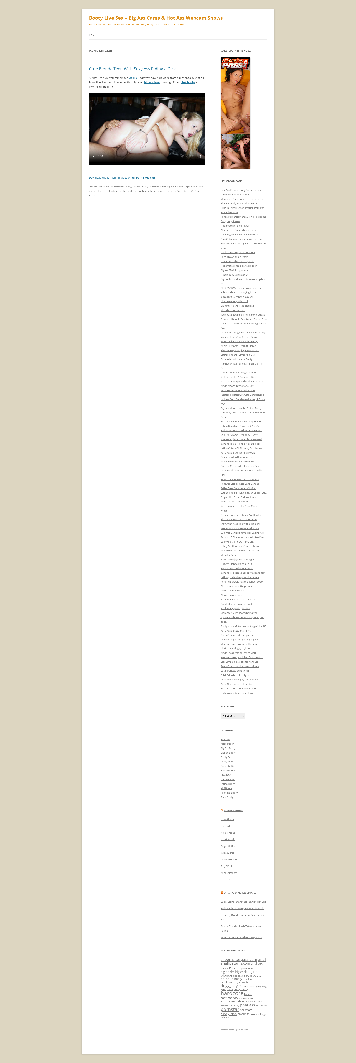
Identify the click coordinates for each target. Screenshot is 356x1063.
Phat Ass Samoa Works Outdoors (239, 519)
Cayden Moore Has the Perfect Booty (241, 408)
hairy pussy (241, 989)
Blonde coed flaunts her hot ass (238, 230)
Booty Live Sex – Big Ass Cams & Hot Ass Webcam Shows (156, 17)
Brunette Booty (229, 766)
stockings (261, 1014)
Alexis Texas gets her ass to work (238, 653)
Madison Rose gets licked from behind (242, 657)
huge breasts (246, 998)
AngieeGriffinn (228, 846)
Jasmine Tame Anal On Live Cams (239, 337)
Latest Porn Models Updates (240, 892)
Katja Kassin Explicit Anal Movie (238, 452)
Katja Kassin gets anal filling (236, 630)
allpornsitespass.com (186, 186)
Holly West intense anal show (237, 693)
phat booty (261, 1005)
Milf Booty (226, 788)
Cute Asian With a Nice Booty (237, 359)
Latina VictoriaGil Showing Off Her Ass (241, 448)
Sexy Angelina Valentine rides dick (239, 234)
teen (169, 191)
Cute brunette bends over (235, 670)
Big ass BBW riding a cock (234, 270)
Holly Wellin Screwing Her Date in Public (242, 908)
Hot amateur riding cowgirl (235, 225)
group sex (227, 989)
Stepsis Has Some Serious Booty (238, 497)
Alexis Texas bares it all (233, 590)
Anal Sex (225, 739)
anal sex (257, 963)
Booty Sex (226, 757)
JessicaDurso (227, 852)
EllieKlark (225, 826)
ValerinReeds (228, 839)
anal (262, 959)
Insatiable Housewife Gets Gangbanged (242, 394)
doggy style (231, 985)
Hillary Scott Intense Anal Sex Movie (240, 546)
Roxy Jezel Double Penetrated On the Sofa (244, 319)
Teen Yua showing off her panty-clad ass (243, 314)
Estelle (122, 191)
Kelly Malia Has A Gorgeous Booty (239, 377)
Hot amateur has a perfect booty (239, 265)
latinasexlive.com (253, 1001)
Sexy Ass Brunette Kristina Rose (238, 390)
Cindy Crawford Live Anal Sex (237, 457)
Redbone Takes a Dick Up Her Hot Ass (241, 430)
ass (231, 967)
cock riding (111, 191)
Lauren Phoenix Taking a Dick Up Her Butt (244, 492)
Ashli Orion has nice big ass (235, 675)
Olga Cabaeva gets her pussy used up (241, 239)
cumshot (244, 982)
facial (252, 986)
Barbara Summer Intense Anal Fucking (242, 515)
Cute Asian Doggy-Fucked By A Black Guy (243, 332)
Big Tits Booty (228, 748)
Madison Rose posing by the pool (239, 644)
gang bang (261, 986)
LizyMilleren (227, 819)
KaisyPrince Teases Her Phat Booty (240, 479)
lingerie (224, 1005)
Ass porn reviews (233, 810)
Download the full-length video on (122, 177)
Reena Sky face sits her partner (237, 635)
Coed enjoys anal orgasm (234, 256)
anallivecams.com (235, 963)
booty (257, 975)
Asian (223, 968)
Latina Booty (228, 783)
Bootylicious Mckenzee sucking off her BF (243, 626)
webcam (225, 1017)
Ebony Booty (228, 770)
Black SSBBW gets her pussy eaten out (242, 288)
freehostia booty (227, 1030)
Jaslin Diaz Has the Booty (234, 501)
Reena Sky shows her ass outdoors (240, 666)
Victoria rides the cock (233, 310)
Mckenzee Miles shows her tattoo (239, 612)
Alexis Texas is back (231, 595)
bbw (250, 968)
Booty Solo (227, 761)
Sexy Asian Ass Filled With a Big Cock (240, 523)
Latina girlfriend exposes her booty (240, 577)
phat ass (247, 1005)
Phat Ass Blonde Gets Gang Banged (240, 483)
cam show (248, 979)
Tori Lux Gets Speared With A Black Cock (243, 381)
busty (238, 979)
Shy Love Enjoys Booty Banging (238, 559)
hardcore (132, 191)
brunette (227, 979)
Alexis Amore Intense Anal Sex (237, 386)
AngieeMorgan (229, 859)
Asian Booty (227, 743)
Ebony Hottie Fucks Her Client (237, 541)
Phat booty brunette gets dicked (238, 586)
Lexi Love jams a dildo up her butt (239, 661)
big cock (241, 972)
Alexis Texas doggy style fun (236, 648)
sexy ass (161, 191)
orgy (236, 1005)
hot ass (248, 994)
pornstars (246, 1010)
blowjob (248, 975)
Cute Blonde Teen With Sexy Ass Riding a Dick (132, 68)
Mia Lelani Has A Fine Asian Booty (239, 341)
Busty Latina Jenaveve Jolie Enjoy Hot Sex (243, 901)
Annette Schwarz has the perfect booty (242, 581)
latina (153, 191)
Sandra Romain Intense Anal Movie (240, 528)
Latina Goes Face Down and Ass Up (240, 426)
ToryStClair (227, 866)
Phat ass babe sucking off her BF (238, 688)
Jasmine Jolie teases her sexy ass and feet (243, 572)
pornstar (230, 1009)
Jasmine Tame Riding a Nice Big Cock (240, 443)
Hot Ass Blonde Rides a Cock (236, 564)
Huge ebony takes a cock (234, 274)
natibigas (226, 879)
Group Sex (226, 775)
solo (252, 1014)
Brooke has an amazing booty (237, 604)
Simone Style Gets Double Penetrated (241, 439)
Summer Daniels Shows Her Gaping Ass (242, 532)
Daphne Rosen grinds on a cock (238, 252)
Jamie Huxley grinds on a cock (237, 297)
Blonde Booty (123, 186)
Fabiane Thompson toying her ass (239, 292)
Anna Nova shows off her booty (238, 684)
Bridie (92, 195)
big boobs (228, 972)
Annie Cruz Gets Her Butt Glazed (238, 345)
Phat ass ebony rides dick (234, 301)
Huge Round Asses (240, 1030)
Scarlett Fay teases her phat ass (238, 599)
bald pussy (242, 968)
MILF (231, 1005)
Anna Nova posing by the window (239, 679)
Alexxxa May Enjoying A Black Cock (240, 350)
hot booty (143, 191)
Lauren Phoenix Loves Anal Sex (238, 354)
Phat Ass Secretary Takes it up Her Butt (242, 421)
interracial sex (228, 1001)
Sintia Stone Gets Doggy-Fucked (238, 372)
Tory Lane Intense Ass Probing (237, 461)
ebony (245, 986)
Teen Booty (154, 186)
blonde (100, 191)
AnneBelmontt (229, 872)
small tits (243, 1014)
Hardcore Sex (139, 186)
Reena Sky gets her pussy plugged (239, 639)
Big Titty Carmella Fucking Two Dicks (240, 466)
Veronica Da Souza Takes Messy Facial (241, 937)
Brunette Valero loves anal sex (237, 305)
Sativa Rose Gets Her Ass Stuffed (238, 488)
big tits (253, 971)
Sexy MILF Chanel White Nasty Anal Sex (242, 537)
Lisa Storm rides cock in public (237, 261)
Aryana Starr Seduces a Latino (237, 568)
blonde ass (238, 976)
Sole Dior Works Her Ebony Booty (239, 434)
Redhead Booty (229, 792)
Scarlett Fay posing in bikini (235, 608)
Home (92, 35)
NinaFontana (228, 832)
